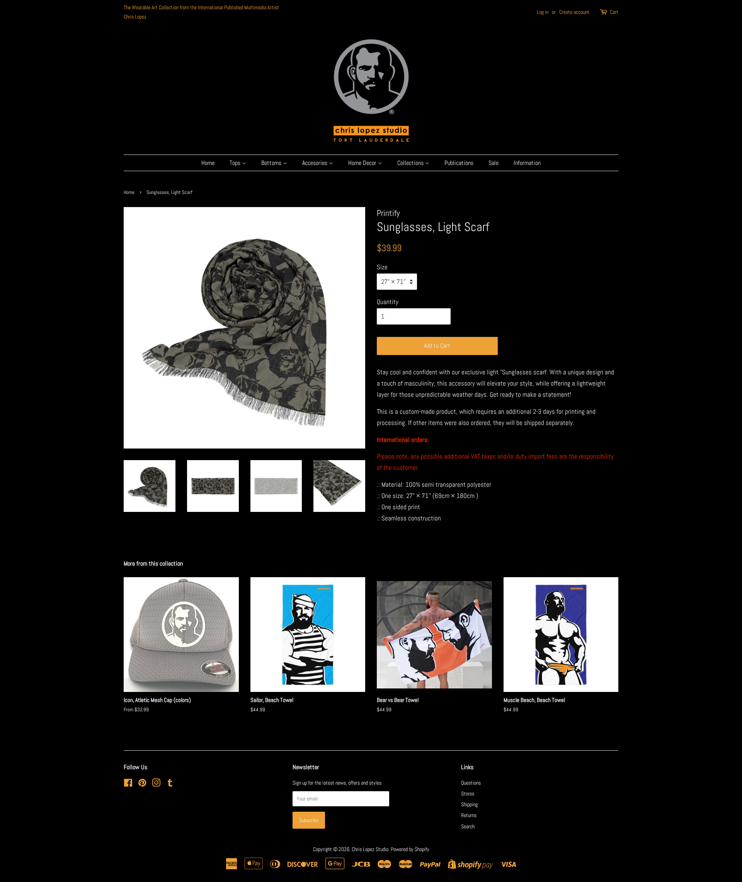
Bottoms (272, 163)
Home (207, 163)
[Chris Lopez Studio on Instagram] (156, 784)
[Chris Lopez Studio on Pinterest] (142, 784)
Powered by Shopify (410, 849)
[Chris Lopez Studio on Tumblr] (170, 784)
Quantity (387, 301)
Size (382, 267)
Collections (411, 163)
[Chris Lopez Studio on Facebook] (128, 784)
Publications (458, 163)
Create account (574, 11)
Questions (471, 782)
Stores (467, 793)
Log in (542, 11)
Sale (493, 163)
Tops (236, 163)
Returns (469, 815)
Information (527, 163)
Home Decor (363, 163)
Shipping (469, 804)
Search (468, 826)
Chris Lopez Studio (370, 849)
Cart (614, 11)
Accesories (315, 163)
